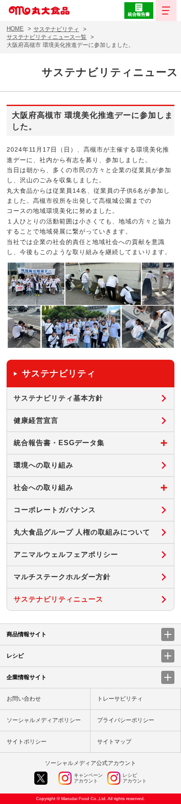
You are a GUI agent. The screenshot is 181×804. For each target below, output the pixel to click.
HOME (15, 28)
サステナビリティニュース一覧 (47, 37)
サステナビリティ (56, 29)
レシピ (15, 655)
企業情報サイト (27, 677)
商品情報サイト (27, 634)
